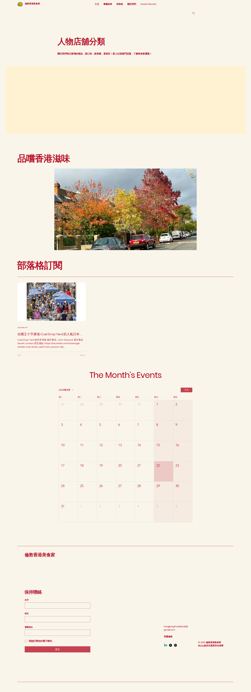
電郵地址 (29, 627)
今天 (186, 390)
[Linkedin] (165, 645)
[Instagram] (175, 645)
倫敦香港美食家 (40, 555)
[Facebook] (170, 645)
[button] (68, 410)
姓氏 (27, 613)
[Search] (194, 13)
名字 (27, 600)
